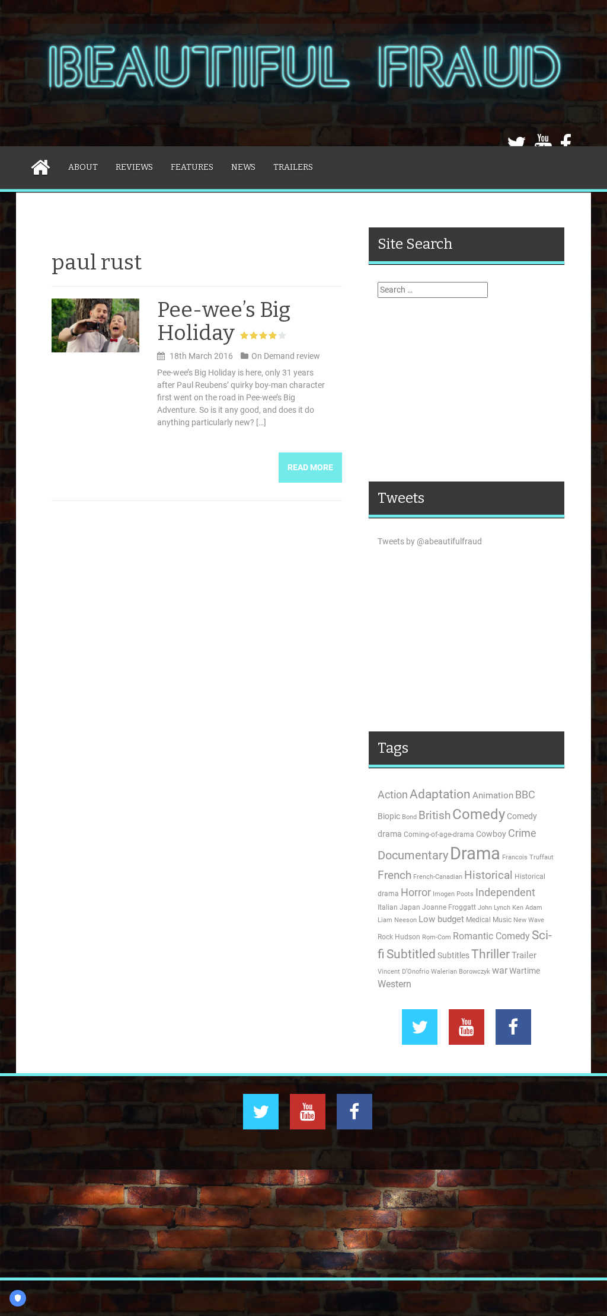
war (499, 970)
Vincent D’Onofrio (403, 971)
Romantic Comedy (491, 936)
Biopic (389, 816)
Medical (478, 920)
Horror (416, 892)
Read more (310, 467)
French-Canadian (437, 877)
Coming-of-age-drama (439, 834)
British (434, 815)
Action (393, 795)
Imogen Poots (453, 894)
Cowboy (491, 834)
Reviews (134, 167)
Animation (492, 795)
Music (502, 920)
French (394, 875)
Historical (488, 875)
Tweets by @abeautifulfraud (430, 541)
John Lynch (494, 907)
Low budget (441, 919)
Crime (522, 833)
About (83, 167)
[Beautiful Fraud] (303, 72)
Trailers (293, 167)
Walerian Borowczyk (460, 971)
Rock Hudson (399, 937)
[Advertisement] (466, 390)
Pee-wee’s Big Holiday (223, 321)
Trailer (524, 955)
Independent (505, 892)
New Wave (528, 920)
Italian (388, 907)
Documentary (413, 855)
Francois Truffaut (528, 857)
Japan (410, 907)
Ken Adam (527, 907)
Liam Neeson (397, 920)
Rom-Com (436, 937)
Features (192, 167)
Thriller (490, 953)
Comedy (478, 814)
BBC (525, 794)
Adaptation (440, 794)
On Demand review (285, 356)
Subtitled (411, 954)
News (243, 167)
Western (394, 984)
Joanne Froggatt (449, 907)
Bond (409, 817)
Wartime (524, 970)
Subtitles (453, 955)
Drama (475, 853)
